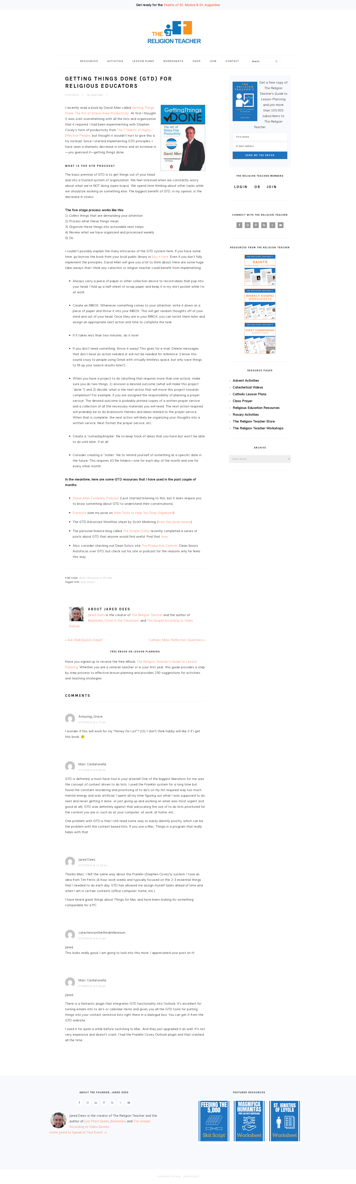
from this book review (174, 522)
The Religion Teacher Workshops (258, 428)
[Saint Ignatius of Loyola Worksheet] (284, 1140)
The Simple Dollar (136, 531)
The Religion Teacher (147, 615)
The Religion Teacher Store (254, 421)
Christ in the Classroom (121, 620)
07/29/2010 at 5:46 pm (92, 986)
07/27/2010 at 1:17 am (92, 722)
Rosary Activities (246, 414)
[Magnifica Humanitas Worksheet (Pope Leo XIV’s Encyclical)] (249, 1140)
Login (241, 187)
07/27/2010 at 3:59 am (92, 770)
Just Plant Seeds (96, 1121)
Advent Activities (246, 380)
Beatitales (95, 620)
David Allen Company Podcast (96, 498)
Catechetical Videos (248, 387)
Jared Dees (96, 615)
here (164, 536)
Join (271, 187)
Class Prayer (242, 401)
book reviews (88, 582)
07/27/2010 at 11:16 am (92, 865)
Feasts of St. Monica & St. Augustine (192, 5)
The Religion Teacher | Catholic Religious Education (178, 32)
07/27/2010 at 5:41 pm (92, 938)
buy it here (160, 257)
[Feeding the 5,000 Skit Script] (214, 1140)
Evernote (80, 513)
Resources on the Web (99, 577)
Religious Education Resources (256, 408)
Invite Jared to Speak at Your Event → (78, 1132)
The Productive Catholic (160, 546)
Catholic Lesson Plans (250, 394)
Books (82, 577)
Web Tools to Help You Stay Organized (143, 513)
